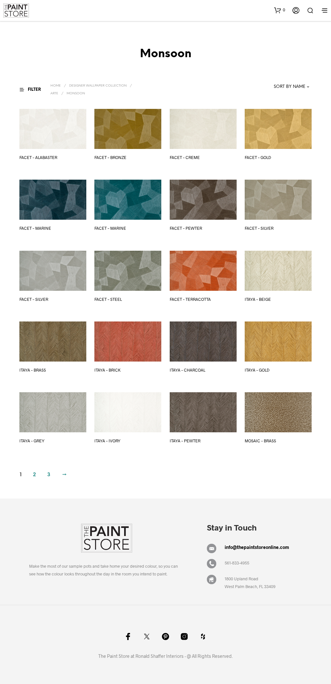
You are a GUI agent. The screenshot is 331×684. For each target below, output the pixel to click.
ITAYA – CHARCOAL (187, 370)
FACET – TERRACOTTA (190, 299)
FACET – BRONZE (110, 157)
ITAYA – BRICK (107, 370)
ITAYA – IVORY (107, 441)
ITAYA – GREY (32, 441)
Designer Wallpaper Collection (98, 86)
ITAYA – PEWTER (185, 441)
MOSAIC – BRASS (260, 441)
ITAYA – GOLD (257, 370)
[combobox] (284, 86)
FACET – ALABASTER (38, 157)
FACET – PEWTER (186, 228)
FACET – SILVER (259, 228)
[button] (279, 10)
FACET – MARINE (35, 228)
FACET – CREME (185, 157)
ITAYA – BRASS (32, 370)
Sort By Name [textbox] (289, 87)
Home (55, 86)
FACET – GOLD (258, 157)
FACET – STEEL (108, 299)
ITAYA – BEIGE (258, 299)
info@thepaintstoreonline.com (257, 547)
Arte (54, 93)
